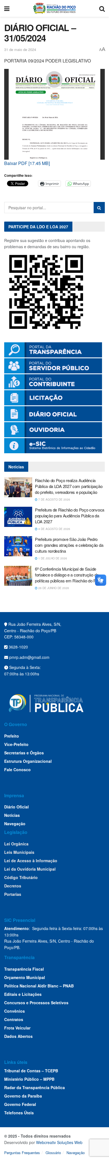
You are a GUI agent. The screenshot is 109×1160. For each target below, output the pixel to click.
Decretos (12, 886)
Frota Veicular (17, 1028)
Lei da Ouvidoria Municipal (30, 869)
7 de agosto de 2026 (53, 499)
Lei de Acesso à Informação (30, 860)
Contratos (13, 1019)
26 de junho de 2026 (53, 588)
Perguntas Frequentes (22, 1152)
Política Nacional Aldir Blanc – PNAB (39, 986)
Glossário (53, 1152)
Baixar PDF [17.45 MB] (27, 163)
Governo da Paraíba (23, 1096)
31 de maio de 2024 (20, 49)
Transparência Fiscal (24, 969)
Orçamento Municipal (24, 977)
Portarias (12, 894)
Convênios (14, 1011)
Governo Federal (20, 1104)
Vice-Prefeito (16, 744)
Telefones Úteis (19, 1112)
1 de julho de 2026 (52, 558)
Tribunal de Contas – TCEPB (31, 1070)
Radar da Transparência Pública (34, 1087)
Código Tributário (21, 877)
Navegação (14, 823)
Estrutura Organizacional (28, 761)
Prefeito (11, 736)
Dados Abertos (18, 1036)
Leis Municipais (19, 852)
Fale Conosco (17, 769)
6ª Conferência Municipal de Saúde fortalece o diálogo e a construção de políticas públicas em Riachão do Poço (69, 575)
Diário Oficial (16, 807)
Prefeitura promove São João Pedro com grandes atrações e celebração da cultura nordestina (69, 545)
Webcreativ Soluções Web (59, 1142)
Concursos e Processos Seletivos (36, 1002)
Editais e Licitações (23, 994)
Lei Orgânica (16, 844)
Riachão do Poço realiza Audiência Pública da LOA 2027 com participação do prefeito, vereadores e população (68, 486)
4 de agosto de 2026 (53, 529)
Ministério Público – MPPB (29, 1079)
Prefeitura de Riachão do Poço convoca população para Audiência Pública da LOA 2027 (69, 515)
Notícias (12, 815)
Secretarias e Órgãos (24, 752)
